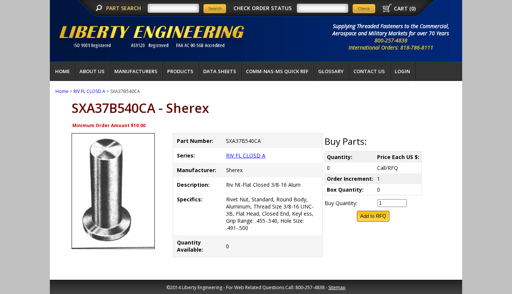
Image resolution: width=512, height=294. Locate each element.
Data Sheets (219, 71)
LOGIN (402, 71)
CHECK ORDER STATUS (263, 8)
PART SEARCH (124, 8)
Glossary (331, 71)
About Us (92, 71)
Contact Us (369, 71)
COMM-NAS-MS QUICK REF (277, 71)
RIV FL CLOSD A (89, 91)
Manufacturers (135, 71)
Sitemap (337, 287)
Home (62, 71)
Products (180, 71)
